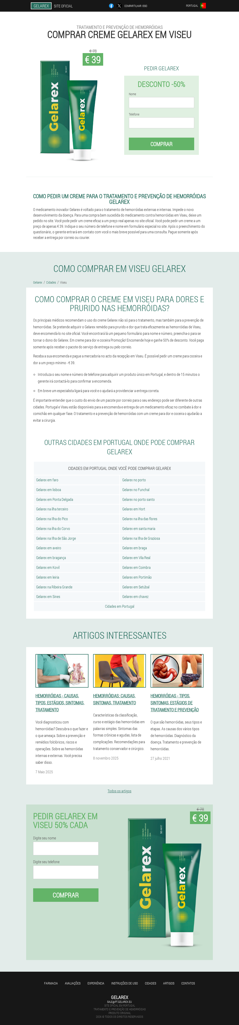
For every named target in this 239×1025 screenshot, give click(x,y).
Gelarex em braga (134, 547)
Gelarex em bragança (51, 557)
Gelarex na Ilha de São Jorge (56, 538)
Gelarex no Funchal (135, 489)
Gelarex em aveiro (48, 547)
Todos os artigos (119, 790)
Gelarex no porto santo (138, 499)
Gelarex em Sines (48, 596)
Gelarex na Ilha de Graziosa (141, 538)
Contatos (188, 983)
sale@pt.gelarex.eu (119, 1002)
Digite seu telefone (46, 862)
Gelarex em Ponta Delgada (54, 499)
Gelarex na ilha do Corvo (53, 528)
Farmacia (51, 983)
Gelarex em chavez (135, 596)
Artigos (168, 983)
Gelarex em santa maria (138, 528)
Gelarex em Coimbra (136, 567)
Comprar (161, 144)
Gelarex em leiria (47, 577)
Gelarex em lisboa (48, 489)
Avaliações (73, 983)
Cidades (150, 983)
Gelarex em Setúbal (135, 586)
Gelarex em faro (47, 479)
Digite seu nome (44, 838)
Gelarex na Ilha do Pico (52, 518)
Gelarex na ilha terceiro (52, 508)
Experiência (96, 983)
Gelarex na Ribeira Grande (54, 586)
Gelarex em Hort (133, 508)
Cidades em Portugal (119, 606)
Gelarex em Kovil (48, 567)
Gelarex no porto (134, 479)
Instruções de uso (124, 983)
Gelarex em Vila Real (136, 557)
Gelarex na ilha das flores (139, 518)
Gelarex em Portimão (137, 577)
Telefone (134, 114)
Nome (132, 94)
